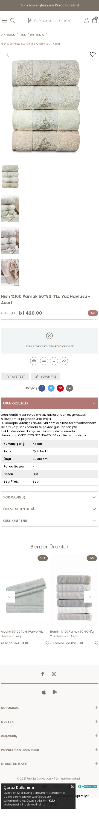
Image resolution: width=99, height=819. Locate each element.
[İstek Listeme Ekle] (34, 361)
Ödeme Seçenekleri (18, 509)
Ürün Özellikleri (16, 403)
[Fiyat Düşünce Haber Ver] (54, 361)
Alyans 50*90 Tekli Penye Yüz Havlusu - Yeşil (22, 633)
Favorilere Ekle (47, 643)
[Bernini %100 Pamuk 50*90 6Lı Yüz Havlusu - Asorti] (74, 590)
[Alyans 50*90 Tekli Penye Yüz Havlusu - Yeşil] (25, 590)
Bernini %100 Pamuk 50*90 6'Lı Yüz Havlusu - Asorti (72, 633)
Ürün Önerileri (15, 520)
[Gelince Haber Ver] (64, 361)
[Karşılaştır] (44, 361)
